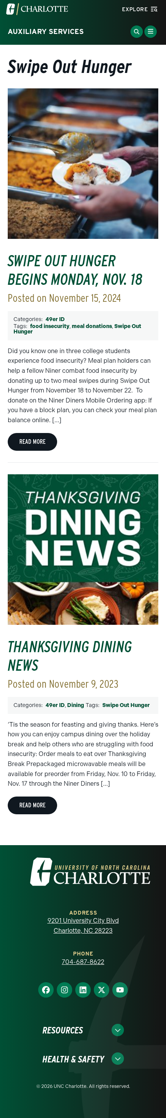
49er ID (55, 319)
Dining (75, 705)
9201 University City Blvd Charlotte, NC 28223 (83, 925)
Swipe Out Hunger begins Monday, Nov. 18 (75, 270)
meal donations (92, 326)
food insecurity (49, 326)
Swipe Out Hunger (126, 705)
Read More (32, 441)
